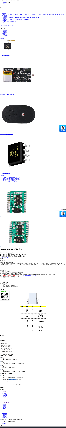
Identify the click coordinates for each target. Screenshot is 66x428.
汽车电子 (7, 19)
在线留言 (4, 3)
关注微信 (4, 2)
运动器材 (28, 19)
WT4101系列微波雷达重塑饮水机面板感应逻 (10, 182)
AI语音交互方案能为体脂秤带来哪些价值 (9, 180)
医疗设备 (11, 19)
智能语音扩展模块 (30, 17)
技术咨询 (4, 423)
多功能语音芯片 (33, 14)
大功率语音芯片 (39, 14)
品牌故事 (4, 22)
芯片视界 (4, 20)
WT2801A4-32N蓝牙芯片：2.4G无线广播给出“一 (11, 181)
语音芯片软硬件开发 (12, 379)
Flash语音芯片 (15, 14)
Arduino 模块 (36, 17)
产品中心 (4, 13)
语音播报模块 (10, 17)
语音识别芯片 (4, 14)
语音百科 (7, 21)
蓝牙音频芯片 (49, 14)
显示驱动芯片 (59, 14)
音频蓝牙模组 (4, 17)
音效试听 (14, 21)
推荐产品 (2, 38)
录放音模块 (20, 17)
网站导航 (4, 391)
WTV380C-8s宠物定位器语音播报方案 (9, 185)
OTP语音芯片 (10, 14)
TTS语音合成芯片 (21, 14)
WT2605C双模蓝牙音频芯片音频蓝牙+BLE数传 (11, 179)
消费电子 (21, 19)
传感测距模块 (24, 17)
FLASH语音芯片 (5, 394)
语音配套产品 (6, 15)
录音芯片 (4, 396)
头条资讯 (4, 21)
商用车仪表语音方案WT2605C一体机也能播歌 (10, 178)
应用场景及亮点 (5, 18)
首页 (1, 25)
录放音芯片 (45, 14)
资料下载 (7, 257)
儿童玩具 (25, 19)
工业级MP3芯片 (27, 14)
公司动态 (11, 21)
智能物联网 (4, 16)
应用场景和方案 (5, 402)
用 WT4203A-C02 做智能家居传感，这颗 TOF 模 (11, 177)
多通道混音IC (54, 14)
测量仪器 (18, 19)
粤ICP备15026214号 (55, 425)
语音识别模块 (15, 17)
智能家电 (4, 19)
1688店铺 (3, 257)
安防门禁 (14, 19)
